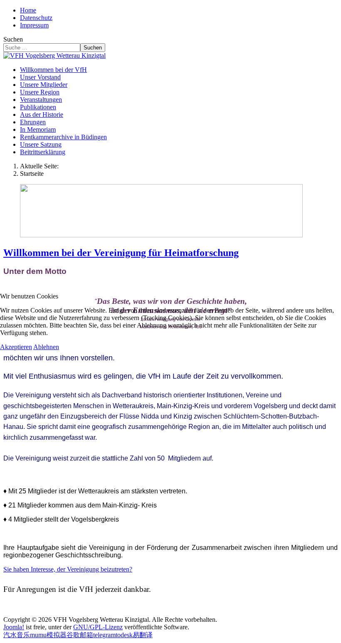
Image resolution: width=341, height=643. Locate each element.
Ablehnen (46, 346)
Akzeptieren (16, 346)
